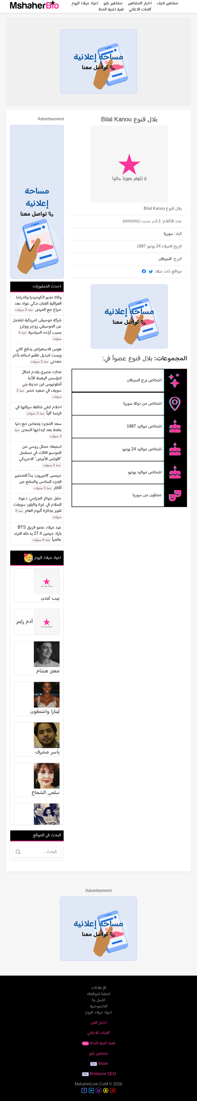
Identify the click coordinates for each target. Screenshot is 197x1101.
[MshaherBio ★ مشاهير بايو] (34, 6)
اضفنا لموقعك (98, 994)
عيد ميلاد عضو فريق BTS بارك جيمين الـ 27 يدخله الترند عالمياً (38, 533)
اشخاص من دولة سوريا (142, 404)
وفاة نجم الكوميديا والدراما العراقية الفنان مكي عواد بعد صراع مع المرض (38, 303)
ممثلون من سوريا (147, 495)
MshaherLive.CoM (91, 1084)
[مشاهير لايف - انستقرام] (98, 1090)
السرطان (165, 259)
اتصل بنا (98, 1000)
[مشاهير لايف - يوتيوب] (113, 1090)
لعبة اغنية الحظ (111, 9)
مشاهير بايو (98, 1054)
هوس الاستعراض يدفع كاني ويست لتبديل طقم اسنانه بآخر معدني (37, 355)
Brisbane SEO (103, 1074)
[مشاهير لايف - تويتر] (91, 1090)
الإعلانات (98, 988)
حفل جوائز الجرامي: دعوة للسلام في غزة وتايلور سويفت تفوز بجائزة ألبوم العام (37, 505)
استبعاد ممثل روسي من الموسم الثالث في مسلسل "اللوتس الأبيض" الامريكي (40, 453)
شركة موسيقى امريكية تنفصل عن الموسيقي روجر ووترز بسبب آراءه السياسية (37, 326)
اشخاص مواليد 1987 (144, 427)
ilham (103, 1064)
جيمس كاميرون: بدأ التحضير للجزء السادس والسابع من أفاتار (38, 482)
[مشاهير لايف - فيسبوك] (84, 1090)
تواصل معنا (96, 68)
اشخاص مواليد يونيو (145, 472)
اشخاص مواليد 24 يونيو (142, 450)
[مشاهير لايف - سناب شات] (106, 1090)
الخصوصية (98, 1006)
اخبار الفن (99, 1023)
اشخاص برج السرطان (144, 380)
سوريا (168, 234)
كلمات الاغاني (140, 9)
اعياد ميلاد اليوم (98, 1012)
